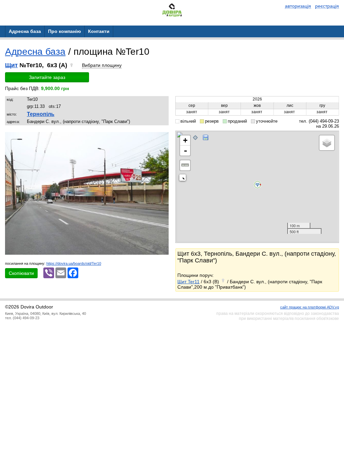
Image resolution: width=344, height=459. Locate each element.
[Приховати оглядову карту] (184, 179)
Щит (11, 65)
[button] (162, 138)
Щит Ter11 (188, 281)
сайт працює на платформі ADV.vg (309, 307)
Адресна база (35, 51)
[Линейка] (185, 165)
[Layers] (326, 142)
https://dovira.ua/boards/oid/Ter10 (73, 263)
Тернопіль (40, 114)
